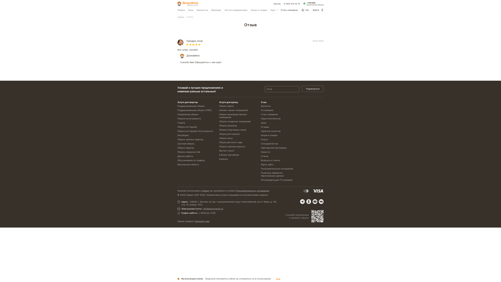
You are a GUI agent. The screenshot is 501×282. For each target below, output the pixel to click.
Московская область (188, 164)
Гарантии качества (271, 131)
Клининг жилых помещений (233, 110)
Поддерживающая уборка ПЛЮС (194, 110)
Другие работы (185, 156)
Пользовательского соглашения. (252, 190)
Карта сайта (267, 164)
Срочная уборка (185, 143)
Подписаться (313, 88)
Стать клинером (289, 10)
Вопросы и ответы (270, 160)
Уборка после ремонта (189, 118)
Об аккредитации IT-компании (277, 180)
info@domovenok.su (213, 208)
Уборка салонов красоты (232, 146)
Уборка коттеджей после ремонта (195, 131)
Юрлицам (216, 10)
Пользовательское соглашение (277, 168)
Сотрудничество (269, 143)
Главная (180, 17)
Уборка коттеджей (187, 127)
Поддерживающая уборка (191, 106)
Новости (265, 152)
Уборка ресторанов (229, 134)
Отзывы (265, 127)
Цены (263, 122)
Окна (190, 10)
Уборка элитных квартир (190, 139)
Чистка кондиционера (235, 10)
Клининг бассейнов (229, 155)
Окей (278, 279)
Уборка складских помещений (235, 121)
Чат (307, 10)
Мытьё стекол (226, 150)
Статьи (264, 156)
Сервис (205, 190)
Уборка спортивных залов (232, 129)
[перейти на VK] (321, 201)
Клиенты (223, 159)
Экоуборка (183, 135)
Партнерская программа (274, 147)
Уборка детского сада (230, 142)
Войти (316, 10)
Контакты (266, 106)
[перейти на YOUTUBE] (315, 201)
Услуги (264, 139)
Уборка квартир (185, 147)
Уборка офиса (226, 106)
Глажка (181, 122)
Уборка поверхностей (188, 152)
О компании (267, 110)
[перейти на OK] (308, 201)
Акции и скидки (259, 10)
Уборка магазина (228, 125)
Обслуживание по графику (191, 160)
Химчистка (202, 10)
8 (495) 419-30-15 (292, 4)
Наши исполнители (271, 118)
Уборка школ (226, 138)
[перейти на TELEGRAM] (302, 201)
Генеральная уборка (187, 114)
